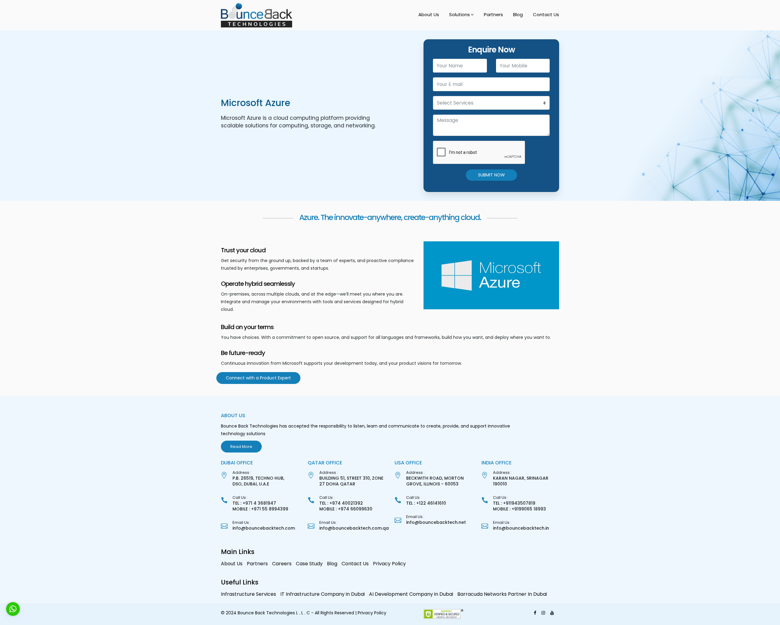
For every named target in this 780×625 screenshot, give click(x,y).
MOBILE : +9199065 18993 (519, 509)
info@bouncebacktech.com (263, 528)
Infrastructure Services (248, 594)
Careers (282, 563)
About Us (428, 14)
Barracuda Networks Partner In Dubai (502, 594)
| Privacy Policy (370, 613)
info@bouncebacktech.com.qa (354, 528)
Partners (493, 14)
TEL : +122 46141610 (426, 503)
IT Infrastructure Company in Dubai (322, 594)
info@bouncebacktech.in (521, 528)
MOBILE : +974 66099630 (345, 509)
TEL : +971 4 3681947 (254, 503)
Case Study (309, 563)
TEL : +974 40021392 (341, 503)
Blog (518, 14)
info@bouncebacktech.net (436, 522)
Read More (241, 446)
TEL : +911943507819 (514, 503)
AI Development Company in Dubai (411, 594)
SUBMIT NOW (491, 175)
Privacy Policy (389, 563)
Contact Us (546, 14)
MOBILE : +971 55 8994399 (260, 509)
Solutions (459, 14)
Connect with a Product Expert (258, 378)
